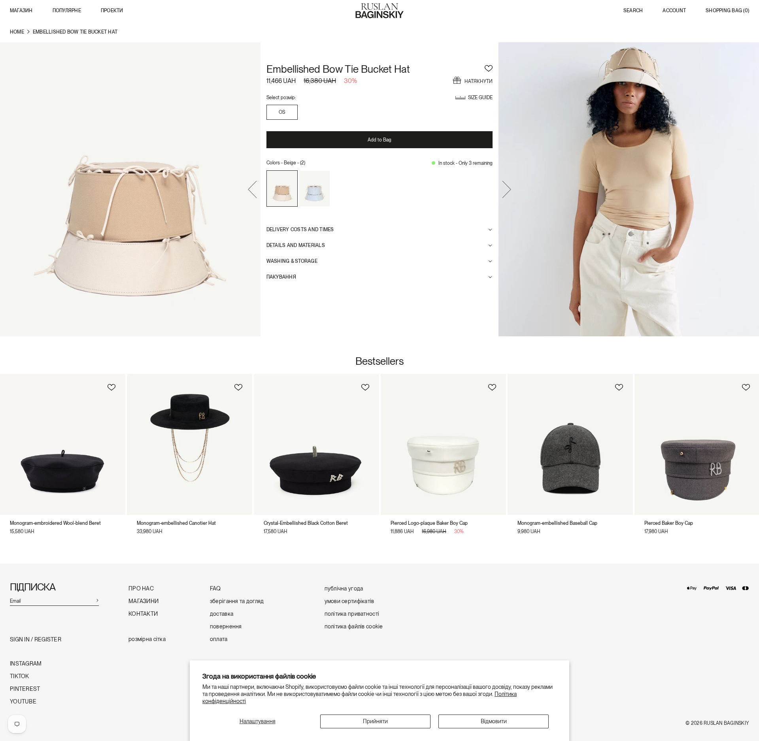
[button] (252, 190)
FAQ (215, 588)
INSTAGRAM (26, 663)
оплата (219, 639)
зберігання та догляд (237, 601)
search (633, 10)
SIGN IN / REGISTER (35, 639)
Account (674, 10)
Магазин (21, 10)
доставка (221, 614)
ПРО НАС (141, 588)
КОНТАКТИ (143, 614)
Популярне (67, 10)
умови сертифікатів (349, 601)
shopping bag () (727, 10)
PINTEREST (25, 689)
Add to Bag (379, 140)
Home (17, 32)
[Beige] (282, 188)
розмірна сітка (147, 639)
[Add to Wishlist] (489, 67)
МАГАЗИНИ (143, 601)
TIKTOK (19, 676)
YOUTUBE (23, 701)
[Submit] (97, 599)
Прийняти (375, 721)
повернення (226, 626)
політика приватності (352, 614)
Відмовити (494, 721)
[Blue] (314, 188)
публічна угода (344, 588)
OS (282, 112)
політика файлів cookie (354, 626)
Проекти (112, 10)
